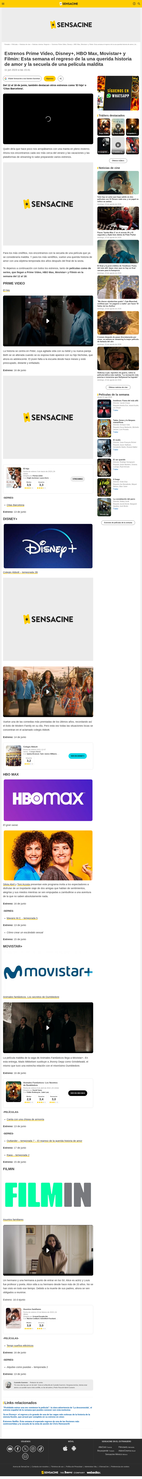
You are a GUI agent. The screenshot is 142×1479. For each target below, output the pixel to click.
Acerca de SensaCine (21, 1467)
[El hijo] (13, 477)
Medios (28, 482)
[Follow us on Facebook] (18, 1449)
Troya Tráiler (104, 133)
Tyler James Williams (48, 754)
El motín (117, 440)
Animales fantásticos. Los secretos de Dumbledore (31, 997)
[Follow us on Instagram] (33, 1449)
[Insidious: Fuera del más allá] (104, 409)
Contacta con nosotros (40, 1467)
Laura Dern (44, 478)
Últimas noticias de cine (118, 387)
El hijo (6, 290)
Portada (7, 44)
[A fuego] (104, 487)
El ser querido (119, 460)
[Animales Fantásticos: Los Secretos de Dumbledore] (13, 1091)
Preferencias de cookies (120, 1467)
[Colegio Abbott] (13, 755)
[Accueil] (68, 4)
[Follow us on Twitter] (25, 1449)
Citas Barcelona (15, 505)
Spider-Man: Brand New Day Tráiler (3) (133, 152)
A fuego (116, 479)
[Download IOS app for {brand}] (67, 1448)
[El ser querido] (104, 468)
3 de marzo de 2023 (44, 471)
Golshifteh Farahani (48, 1319)
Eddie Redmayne (33, 1092)
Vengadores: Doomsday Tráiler (133, 133)
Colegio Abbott (30, 747)
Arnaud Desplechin (40, 1316)
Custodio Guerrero (21, 1382)
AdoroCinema (125, 1450)
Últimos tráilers (118, 161)
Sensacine (53, 1096)
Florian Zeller (38, 476)
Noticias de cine (25, 44)
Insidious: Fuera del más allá (125, 401)
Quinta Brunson (33, 754)
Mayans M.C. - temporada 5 (22, 918)
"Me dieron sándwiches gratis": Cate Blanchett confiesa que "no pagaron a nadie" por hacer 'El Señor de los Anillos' (118, 303)
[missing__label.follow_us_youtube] (10, 1449)
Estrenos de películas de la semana (118, 523)
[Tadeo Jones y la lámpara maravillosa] (104, 428)
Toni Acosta (23, 884)
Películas (15, 44)
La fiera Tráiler (118, 133)
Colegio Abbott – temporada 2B (20, 572)
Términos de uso (57, 1467)
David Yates (37, 1090)
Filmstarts (123, 1447)
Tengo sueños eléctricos (20, 1345)
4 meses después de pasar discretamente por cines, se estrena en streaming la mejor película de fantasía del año (118, 339)
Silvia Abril (9, 884)
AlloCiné (102, 1447)
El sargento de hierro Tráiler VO (104, 152)
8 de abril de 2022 (44, 1088)
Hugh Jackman (33, 478)
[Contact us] (25, 1456)
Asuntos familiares (13, 1219)
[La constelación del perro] (104, 507)
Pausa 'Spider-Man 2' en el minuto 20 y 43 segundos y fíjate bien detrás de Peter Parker (116, 233)
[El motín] (104, 448)
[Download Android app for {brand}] (75, 1448)
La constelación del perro (124, 499)
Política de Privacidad (74, 1467)
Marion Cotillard (33, 1319)
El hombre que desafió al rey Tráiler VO (118, 152)
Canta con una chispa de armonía (25, 1119)
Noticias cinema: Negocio (40, 44)
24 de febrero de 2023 (45, 1312)
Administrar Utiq (91, 1467)
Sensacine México (113, 1454)
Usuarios (41, 482)
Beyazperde (102, 1450)
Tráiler (115, 410)
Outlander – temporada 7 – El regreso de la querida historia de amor (44, 1140)
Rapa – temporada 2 (18, 1155)
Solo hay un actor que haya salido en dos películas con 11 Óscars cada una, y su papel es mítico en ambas (118, 199)
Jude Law (45, 1092)
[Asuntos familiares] (13, 1318)
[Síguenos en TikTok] (41, 1449)
